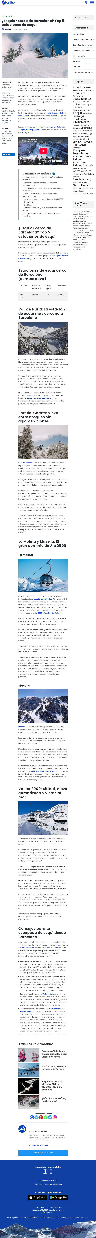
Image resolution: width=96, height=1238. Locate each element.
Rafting (76, 177)
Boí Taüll (86, 102)
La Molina (10, 95)
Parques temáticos (81, 152)
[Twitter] (36, 1117)
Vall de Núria (48, 994)
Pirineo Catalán (83, 165)
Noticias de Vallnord (81, 139)
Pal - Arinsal (80, 144)
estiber (8, 29)
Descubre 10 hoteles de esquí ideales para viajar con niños (54, 1054)
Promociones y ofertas (83, 72)
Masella (21, 727)
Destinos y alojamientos (83, 50)
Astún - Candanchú (83, 92)
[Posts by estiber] (22, 1129)
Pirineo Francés (79, 168)
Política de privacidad (26, 1217)
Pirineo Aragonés (79, 161)
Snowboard (77, 188)
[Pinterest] (41, 1117)
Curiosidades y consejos (83, 39)
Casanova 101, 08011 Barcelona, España (48, 1210)
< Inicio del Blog (8, 16)
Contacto (38, 1184)
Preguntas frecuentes (53, 1184)
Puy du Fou (89, 174)
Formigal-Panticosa (79, 117)
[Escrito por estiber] (3, 29)
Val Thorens (88, 194)
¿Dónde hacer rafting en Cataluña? (54, 1100)
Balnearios (78, 96)
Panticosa (77, 148)
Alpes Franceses (82, 87)
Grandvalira (81, 122)
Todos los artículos (39, 1145)
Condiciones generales (62, 1217)
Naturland (81, 137)
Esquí (4, 95)
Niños (87, 136)
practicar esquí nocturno (42, 771)
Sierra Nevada (82, 185)
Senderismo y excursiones (82, 181)
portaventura (82, 171)
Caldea (77, 104)
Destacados (79, 110)
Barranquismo (77, 102)
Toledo (81, 191)
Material (76, 61)
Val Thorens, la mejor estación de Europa (54, 1068)
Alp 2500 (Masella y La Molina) (48, 613)
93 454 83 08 (49, 1213)
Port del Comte (78, 174)
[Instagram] (55, 1117)
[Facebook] (32, 1117)
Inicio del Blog (8, 154)
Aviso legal (11, 1217)
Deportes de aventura (82, 45)
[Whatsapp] (46, 1117)
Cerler (80, 107)
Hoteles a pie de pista (81, 125)
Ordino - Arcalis (82, 142)
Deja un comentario (44, 1152)
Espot (88, 110)
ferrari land (87, 113)
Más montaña (79, 56)
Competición (78, 34)
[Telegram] (50, 1117)
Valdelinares (78, 194)
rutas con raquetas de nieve (36, 398)
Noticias (76, 66)
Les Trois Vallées (78, 131)
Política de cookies (43, 1217)
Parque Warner (82, 156)
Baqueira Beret (82, 99)
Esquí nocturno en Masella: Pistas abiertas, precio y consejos (52, 1085)
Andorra (79, 90)
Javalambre (77, 128)
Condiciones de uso (81, 1217)
